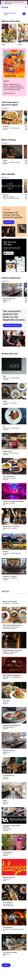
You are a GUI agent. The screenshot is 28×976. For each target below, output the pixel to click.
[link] (12, 121)
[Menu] (25, 7)
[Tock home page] (5, 7)
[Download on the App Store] (14, 253)
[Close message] (25, 3)
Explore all (5, 108)
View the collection (8, 93)
